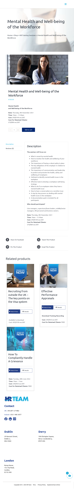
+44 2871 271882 (13, 411)
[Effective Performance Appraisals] (53, 276)
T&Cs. (34, 485)
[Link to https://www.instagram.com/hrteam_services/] (14, 418)
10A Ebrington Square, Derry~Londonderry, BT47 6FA (46, 438)
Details (26, 311)
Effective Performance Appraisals (49, 295)
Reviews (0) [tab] (10, 148)
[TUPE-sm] (37, 69)
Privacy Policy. (42, 485)
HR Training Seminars (28, 35)
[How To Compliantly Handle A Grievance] (20, 339)
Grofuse (58, 485)
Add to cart (28, 130)
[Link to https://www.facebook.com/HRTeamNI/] (5, 418)
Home (9, 35)
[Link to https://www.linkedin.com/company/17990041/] (10, 419)
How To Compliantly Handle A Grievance (20, 358)
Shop (16, 35)
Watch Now (14, 311)
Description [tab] (10, 144)
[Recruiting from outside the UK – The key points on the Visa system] (20, 276)
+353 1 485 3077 (15, 414)
